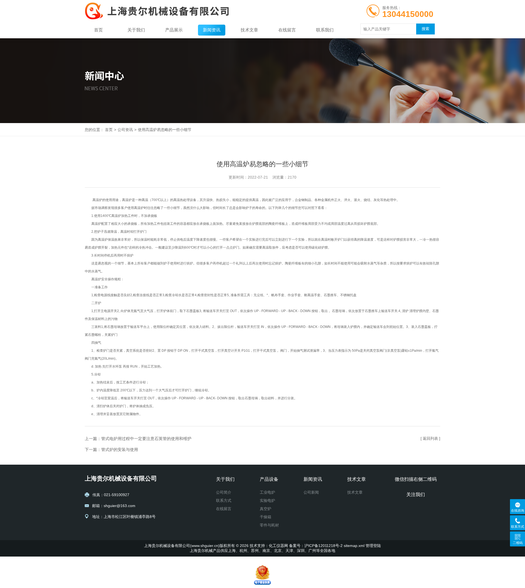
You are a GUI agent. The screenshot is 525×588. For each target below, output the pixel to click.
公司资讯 (125, 129)
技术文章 (249, 30)
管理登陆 (373, 545)
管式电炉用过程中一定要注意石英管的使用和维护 (146, 438)
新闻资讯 (211, 30)
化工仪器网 (278, 545)
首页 (98, 30)
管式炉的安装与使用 (119, 449)
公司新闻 (311, 492)
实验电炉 (267, 500)
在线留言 (287, 30)
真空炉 (265, 509)
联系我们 (325, 30)
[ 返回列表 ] (430, 438)
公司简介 (223, 492)
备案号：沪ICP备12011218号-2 (316, 545)
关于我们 (136, 30)
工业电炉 (267, 492)
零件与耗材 (269, 525)
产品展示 (174, 30)
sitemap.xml (354, 545)
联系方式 (223, 500)
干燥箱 (265, 517)
